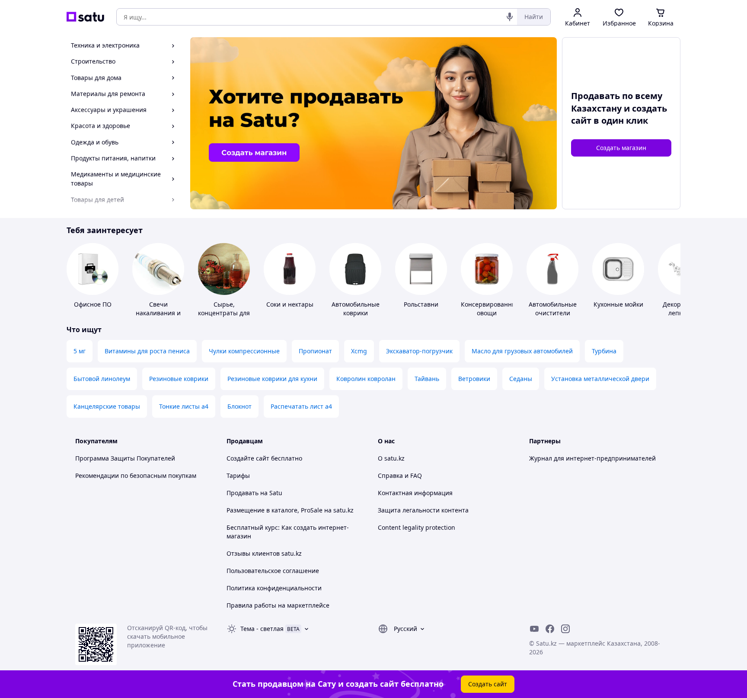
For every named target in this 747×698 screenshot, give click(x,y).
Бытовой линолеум (101, 379)
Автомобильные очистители (553, 308)
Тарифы (238, 475)
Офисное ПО (93, 304)
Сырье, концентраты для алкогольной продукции (224, 317)
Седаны (520, 379)
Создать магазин (621, 148)
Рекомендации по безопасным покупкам (135, 475)
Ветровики (474, 379)
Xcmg (359, 351)
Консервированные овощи (490, 308)
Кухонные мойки (618, 304)
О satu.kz (391, 458)
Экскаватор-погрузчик (419, 351)
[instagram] (565, 629)
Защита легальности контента (423, 510)
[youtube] (534, 629)
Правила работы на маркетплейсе (278, 605)
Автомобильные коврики (356, 308)
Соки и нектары (289, 304)
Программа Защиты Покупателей (125, 458)
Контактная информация (415, 493)
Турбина (604, 351)
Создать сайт (487, 684)
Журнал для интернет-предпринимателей (592, 458)
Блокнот (239, 406)
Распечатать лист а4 (301, 406)
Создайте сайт (248, 458)
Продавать (243, 493)
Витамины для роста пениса (147, 351)
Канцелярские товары (106, 406)
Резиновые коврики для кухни (272, 379)
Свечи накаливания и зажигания (158, 313)
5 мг (79, 351)
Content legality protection (416, 527)
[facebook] (550, 629)
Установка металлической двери (600, 379)
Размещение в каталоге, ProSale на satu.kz (290, 510)
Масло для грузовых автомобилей (522, 351)
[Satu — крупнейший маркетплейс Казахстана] (85, 17)
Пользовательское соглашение (273, 571)
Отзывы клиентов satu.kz (264, 553)
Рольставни (421, 304)
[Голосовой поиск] (509, 17)
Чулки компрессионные (244, 351)
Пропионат (315, 351)
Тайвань (427, 379)
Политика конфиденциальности (274, 588)
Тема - (262, 628)
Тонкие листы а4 (183, 406)
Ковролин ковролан (366, 379)
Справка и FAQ (400, 475)
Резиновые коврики (178, 379)
